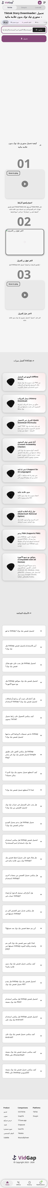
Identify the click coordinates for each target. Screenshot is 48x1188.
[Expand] (41, 631)
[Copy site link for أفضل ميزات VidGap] (33, 360)
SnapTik (21, 1116)
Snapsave (21, 1125)
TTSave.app (22, 1120)
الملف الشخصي (9, 1133)
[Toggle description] (41, 16)
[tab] (5, 22)
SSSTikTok (21, 1112)
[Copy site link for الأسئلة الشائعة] (30, 613)
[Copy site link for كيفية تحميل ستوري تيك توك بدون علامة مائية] (40, 145)
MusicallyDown (23, 1138)
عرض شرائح (8, 1120)
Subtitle (6, 1138)
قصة (5, 1125)
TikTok (35, 1112)
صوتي (5, 1116)
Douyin (35, 1116)
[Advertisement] (24, 59)
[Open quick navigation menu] (44, 2)
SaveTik (21, 1129)
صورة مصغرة (8, 1129)
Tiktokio (21, 1133)
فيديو (5, 1112)
